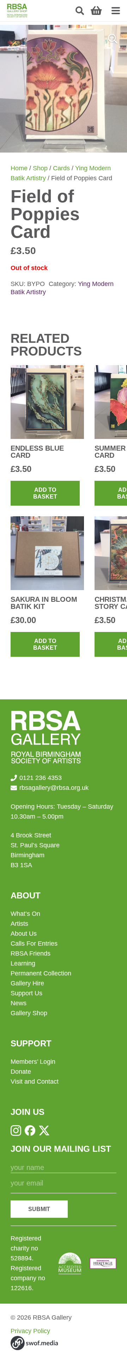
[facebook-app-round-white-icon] (30, 1130)
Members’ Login (33, 1061)
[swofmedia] (34, 1343)
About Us (24, 933)
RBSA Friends (30, 953)
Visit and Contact (35, 1081)
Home (19, 168)
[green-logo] (17, 11)
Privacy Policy (30, 1331)
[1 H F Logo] (103, 1263)
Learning (23, 963)
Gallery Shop (29, 1013)
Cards (61, 168)
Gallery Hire (27, 983)
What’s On (25, 913)
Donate (21, 1071)
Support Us (26, 993)
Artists (19, 923)
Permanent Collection (41, 973)
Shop (40, 168)
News (18, 1003)
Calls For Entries (34, 943)
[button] (80, 10)
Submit (39, 1209)
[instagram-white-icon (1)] (16, 1130)
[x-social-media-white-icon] (44, 1130)
